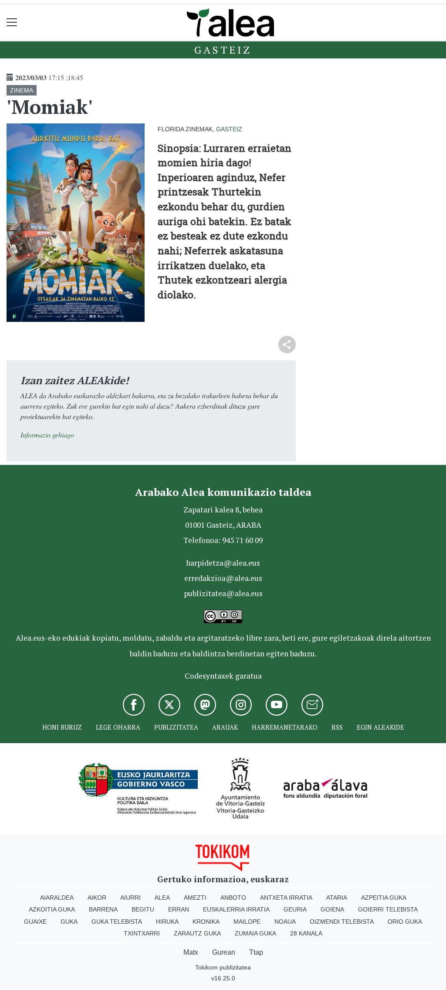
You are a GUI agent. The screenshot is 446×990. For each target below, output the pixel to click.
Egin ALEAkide (380, 727)
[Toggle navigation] (12, 22)
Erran (178, 909)
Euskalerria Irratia (236, 909)
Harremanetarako (285, 727)
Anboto (233, 897)
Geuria (295, 909)
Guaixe (35, 921)
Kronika (206, 921)
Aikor (97, 897)
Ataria (336, 897)
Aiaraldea (57, 897)
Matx (190, 952)
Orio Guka (405, 921)
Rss (337, 727)
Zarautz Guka (197, 933)
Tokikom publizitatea (223, 967)
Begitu (143, 909)
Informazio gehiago (47, 434)
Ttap (256, 952)
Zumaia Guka (255, 933)
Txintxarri (142, 933)
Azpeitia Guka (383, 897)
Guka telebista (116, 921)
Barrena (103, 909)
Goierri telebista (388, 909)
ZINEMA (21, 90)
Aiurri (130, 897)
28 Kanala (306, 933)
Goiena (332, 909)
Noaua (285, 921)
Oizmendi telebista (342, 921)
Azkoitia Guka (52, 909)
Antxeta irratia (286, 897)
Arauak (225, 727)
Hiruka (167, 921)
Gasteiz (223, 50)
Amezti (195, 897)
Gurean (223, 952)
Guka (69, 921)
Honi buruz (62, 727)
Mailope (246, 921)
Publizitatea (176, 727)
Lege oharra (118, 727)
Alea (162, 897)
